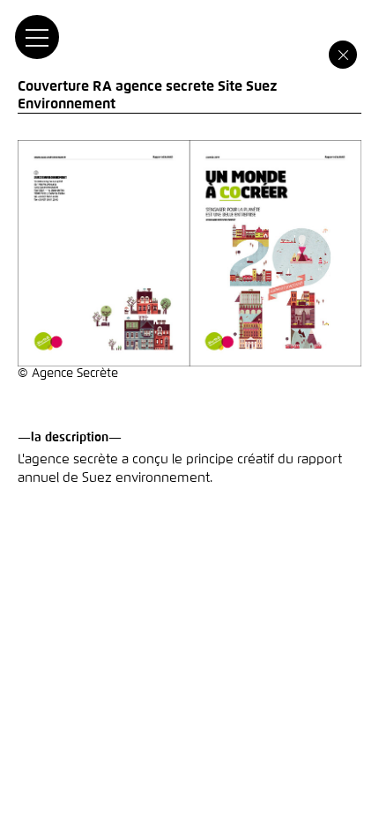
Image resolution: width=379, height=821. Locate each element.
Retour (343, 55)
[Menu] (37, 37)
